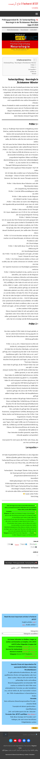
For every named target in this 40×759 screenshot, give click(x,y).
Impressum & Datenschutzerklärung (14, 754)
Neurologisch (24, 29)
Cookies (26, 754)
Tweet (17, 544)
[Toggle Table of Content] (34, 60)
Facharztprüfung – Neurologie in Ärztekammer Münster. (20, 62)
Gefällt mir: (33, 71)
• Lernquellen (32, 69)
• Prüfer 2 (33, 67)
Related (34, 73)
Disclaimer (32, 754)
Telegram (33, 646)
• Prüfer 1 (33, 65)
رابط (23, 624)
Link (35, 521)
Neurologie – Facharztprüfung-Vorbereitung (23, 511)
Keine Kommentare (13, 29)
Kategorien (34, 631)
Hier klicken (31, 714)
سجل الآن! (5, 750)
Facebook (26, 646)
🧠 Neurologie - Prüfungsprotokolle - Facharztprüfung (21, 563)
